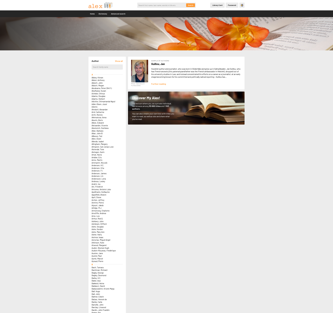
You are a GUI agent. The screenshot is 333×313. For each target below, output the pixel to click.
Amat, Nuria (97, 155)
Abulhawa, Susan (99, 91)
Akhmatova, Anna (99, 117)
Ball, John (96, 294)
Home (92, 14)
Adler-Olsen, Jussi (99, 104)
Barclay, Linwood (99, 307)
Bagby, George (98, 273)
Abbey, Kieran (97, 77)
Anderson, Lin (97, 176)
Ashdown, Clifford (99, 224)
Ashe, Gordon (97, 229)
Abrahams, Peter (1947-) (102, 88)
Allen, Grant (96, 139)
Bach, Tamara (98, 267)
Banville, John (97, 305)
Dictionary (103, 14)
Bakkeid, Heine (98, 283)
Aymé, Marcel (97, 258)
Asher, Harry (97, 234)
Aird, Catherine (98, 112)
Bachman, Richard (99, 270)
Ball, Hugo (96, 291)
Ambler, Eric (97, 157)
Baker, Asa (96, 280)
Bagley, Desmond (99, 275)
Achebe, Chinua (98, 93)
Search (190, 5)
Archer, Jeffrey (98, 200)
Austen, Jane (97, 253)
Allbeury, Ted (97, 136)
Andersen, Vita (98, 168)
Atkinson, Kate (98, 242)
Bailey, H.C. (96, 278)
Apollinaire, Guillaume (101, 192)
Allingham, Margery (100, 144)
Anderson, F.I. (97, 170)
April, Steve (96, 197)
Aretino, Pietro (98, 202)
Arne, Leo (96, 216)
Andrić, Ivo (96, 184)
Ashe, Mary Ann (98, 232)
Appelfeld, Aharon (99, 195)
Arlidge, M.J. (97, 208)
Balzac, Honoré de (99, 299)
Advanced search (118, 14)
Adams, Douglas (98, 96)
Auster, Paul (97, 256)
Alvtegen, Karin (98, 152)
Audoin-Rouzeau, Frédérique (104, 250)
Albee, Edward (98, 123)
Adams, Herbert (98, 99)
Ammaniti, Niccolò (99, 163)
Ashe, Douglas (98, 226)
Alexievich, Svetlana (100, 128)
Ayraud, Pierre (97, 261)
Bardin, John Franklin (101, 310)
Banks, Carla (97, 302)
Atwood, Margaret (99, 245)
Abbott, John (97, 83)
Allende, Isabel (98, 141)
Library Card (217, 5)
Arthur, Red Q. (97, 218)
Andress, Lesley (98, 181)
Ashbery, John (98, 221)
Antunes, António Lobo (101, 189)
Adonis (94, 107)
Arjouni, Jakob (98, 205)
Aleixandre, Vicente (100, 125)
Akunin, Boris (97, 120)
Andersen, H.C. (98, 165)
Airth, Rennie (97, 115)
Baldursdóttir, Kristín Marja (103, 289)
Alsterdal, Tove (98, 149)
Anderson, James (99, 173)
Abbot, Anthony (98, 80)
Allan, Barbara (97, 131)
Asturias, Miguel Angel (101, 240)
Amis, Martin (97, 160)
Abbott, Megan (98, 85)
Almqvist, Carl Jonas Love (103, 147)
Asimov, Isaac (97, 237)
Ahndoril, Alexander (100, 109)
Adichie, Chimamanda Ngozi (103, 101)
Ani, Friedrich (97, 186)
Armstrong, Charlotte (101, 210)
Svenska (242, 5)
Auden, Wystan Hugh (100, 248)
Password (232, 5)
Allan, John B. (97, 133)
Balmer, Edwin (98, 296)
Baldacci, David (98, 286)
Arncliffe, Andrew (99, 213)
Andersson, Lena (99, 179)
